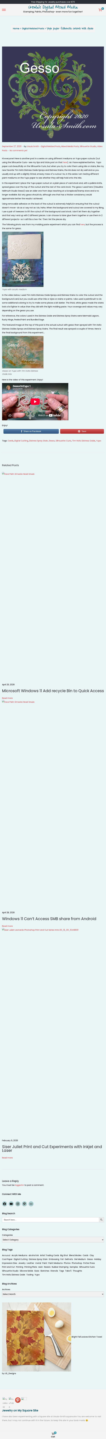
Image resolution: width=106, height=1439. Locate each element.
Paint (44, 1263)
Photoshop (77, 1263)
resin (40, 1267)
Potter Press (89, 1263)
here (65, 162)
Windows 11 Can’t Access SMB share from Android (49, 919)
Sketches (44, 1270)
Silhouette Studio (88, 146)
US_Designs (10, 1373)
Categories (7, 1235)
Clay (92, 1255)
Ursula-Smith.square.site (65, 1416)
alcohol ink (34, 1255)
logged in (19, 1185)
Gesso (52, 440)
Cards (10, 440)
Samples (74, 1267)
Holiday (97, 1259)
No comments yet (18, 150)
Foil (61, 1259)
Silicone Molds (26, 1270)
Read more (7, 698)
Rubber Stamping (60, 1267)
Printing (19, 1267)
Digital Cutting (21, 440)
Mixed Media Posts (70, 146)
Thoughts (77, 1270)
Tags (61, 1270)
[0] (100, 9)
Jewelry (22, 1263)
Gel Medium (80, 1259)
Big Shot (64, 1255)
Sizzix (36, 1270)
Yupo (98, 440)
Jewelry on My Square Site (20, 1410)
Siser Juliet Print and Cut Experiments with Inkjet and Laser (52, 1148)
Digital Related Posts (33, 28)
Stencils (54, 1270)
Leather (30, 1263)
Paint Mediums (55, 1263)
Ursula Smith (33, 146)
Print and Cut (8, 1267)
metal (38, 1263)
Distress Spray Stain (38, 440)
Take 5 (68, 1270)
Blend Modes (75, 1255)
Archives (6, 1289)
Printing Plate (30, 1267)
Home (16, 28)
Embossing (54, 1259)
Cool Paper (7, 1259)
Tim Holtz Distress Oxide (83, 440)
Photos (67, 1263)
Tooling (29, 1274)
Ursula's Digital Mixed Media (53, 8)
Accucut (6, 1255)
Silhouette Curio (63, 440)
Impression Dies (9, 1263)
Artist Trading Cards (49, 1255)
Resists (47, 1267)
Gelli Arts (69, 1259)
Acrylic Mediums (19, 1255)
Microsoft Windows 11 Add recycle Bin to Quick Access (53, 691)
